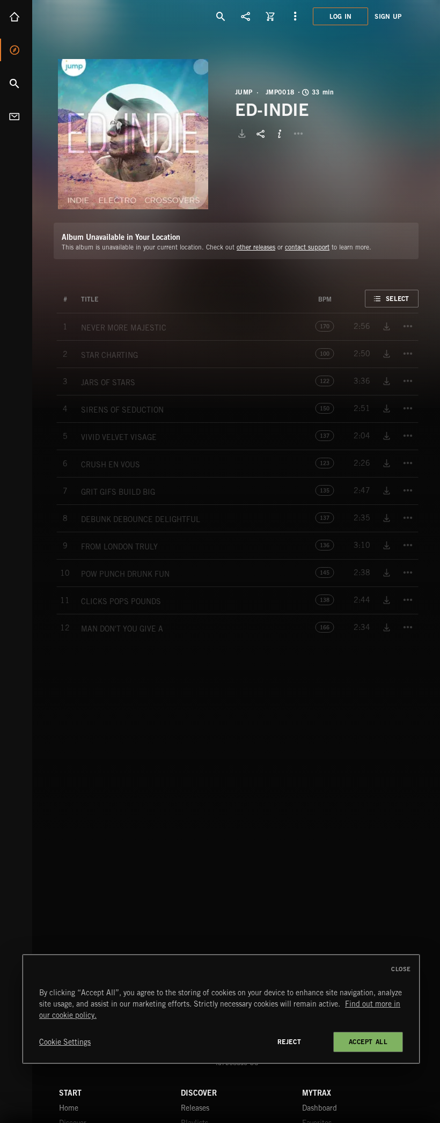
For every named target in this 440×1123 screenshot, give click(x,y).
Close (401, 969)
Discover (16, 50)
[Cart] (270, 16)
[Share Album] (261, 134)
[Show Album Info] (279, 133)
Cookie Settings (65, 1042)
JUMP (244, 92)
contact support (307, 247)
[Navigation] (295, 16)
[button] (133, 134)
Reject (289, 1042)
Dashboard (319, 1108)
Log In (340, 16)
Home (16, 16)
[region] (221, 1009)
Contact (16, 116)
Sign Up (388, 16)
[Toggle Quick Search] (221, 16)
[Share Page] (245, 16)
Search (16, 83)
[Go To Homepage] (90, 16)
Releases (195, 1108)
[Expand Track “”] (109, 299)
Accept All (368, 1042)
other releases (256, 247)
